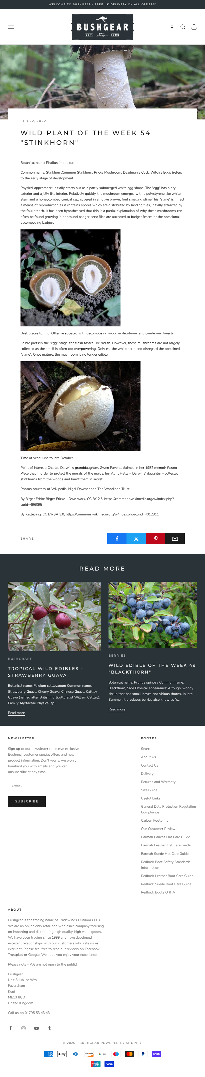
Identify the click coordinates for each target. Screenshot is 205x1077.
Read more (16, 712)
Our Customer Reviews (159, 828)
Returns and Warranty (158, 782)
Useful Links (150, 798)
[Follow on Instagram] (23, 1028)
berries (117, 655)
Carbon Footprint (154, 820)
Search (146, 748)
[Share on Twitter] (136, 538)
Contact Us (149, 765)
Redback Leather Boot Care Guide (167, 876)
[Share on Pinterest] (155, 538)
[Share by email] (175, 538)
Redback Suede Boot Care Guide (166, 884)
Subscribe (26, 801)
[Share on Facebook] (117, 538)
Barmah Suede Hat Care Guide (164, 853)
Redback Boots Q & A (158, 892)
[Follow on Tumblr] (49, 1028)
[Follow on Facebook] (10, 1028)
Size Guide (149, 790)
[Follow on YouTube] (36, 1028)
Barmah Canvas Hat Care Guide (165, 837)
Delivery (147, 773)
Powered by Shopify (121, 1043)
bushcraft (20, 659)
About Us (148, 757)
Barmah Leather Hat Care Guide (165, 845)
